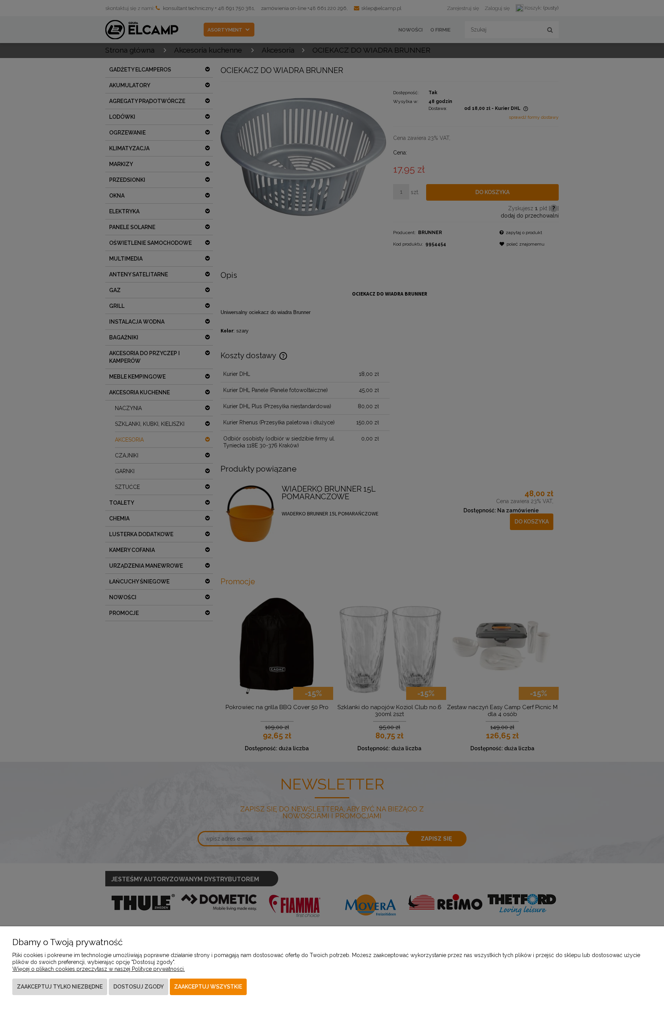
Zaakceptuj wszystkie (208, 987)
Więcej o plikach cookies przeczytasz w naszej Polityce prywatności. (98, 969)
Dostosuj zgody (138, 987)
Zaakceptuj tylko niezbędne (60, 987)
